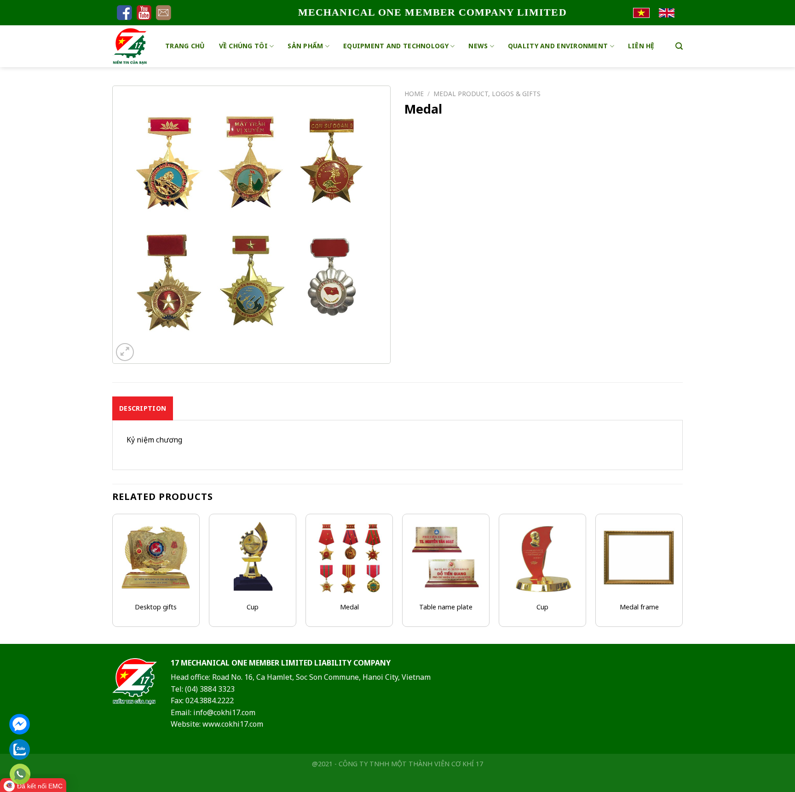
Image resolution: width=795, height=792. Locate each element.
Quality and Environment (558, 45)
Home (414, 93)
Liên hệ (641, 45)
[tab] (142, 408)
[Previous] (113, 578)
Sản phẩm (305, 45)
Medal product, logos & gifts (487, 93)
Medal (349, 607)
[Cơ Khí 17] (131, 46)
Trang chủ (185, 45)
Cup (253, 607)
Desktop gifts (156, 607)
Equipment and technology (396, 45)
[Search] (679, 46)
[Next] (682, 578)
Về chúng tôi (243, 45)
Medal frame (639, 607)
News (478, 45)
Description (142, 408)
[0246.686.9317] (20, 774)
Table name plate (445, 607)
